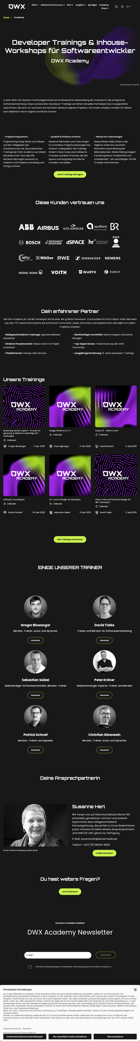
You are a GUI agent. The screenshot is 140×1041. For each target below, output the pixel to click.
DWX (34, 5)
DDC (69, 5)
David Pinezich (107, 446)
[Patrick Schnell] (5, 512)
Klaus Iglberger (61, 446)
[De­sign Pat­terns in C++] (70, 406)
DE (128, 6)
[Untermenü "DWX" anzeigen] (38, 5)
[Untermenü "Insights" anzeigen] (86, 5)
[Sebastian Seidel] (50, 512)
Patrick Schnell (15, 512)
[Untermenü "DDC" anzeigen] (73, 5)
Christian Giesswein (104, 735)
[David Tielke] (96, 512)
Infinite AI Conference (51, 5)
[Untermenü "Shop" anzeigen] (109, 8)
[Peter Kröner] (104, 664)
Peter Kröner (104, 680)
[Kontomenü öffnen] (122, 6)
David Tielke (106, 512)
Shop (104, 8)
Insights (79, 5)
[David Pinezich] (96, 446)
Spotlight (92, 5)
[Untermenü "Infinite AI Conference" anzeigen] (65, 5)
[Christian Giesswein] (104, 719)
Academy (104, 5)
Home (6, 17)
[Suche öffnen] (116, 6)
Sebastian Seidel (62, 512)
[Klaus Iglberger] (50, 446)
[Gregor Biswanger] (5, 446)
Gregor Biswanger (17, 446)
